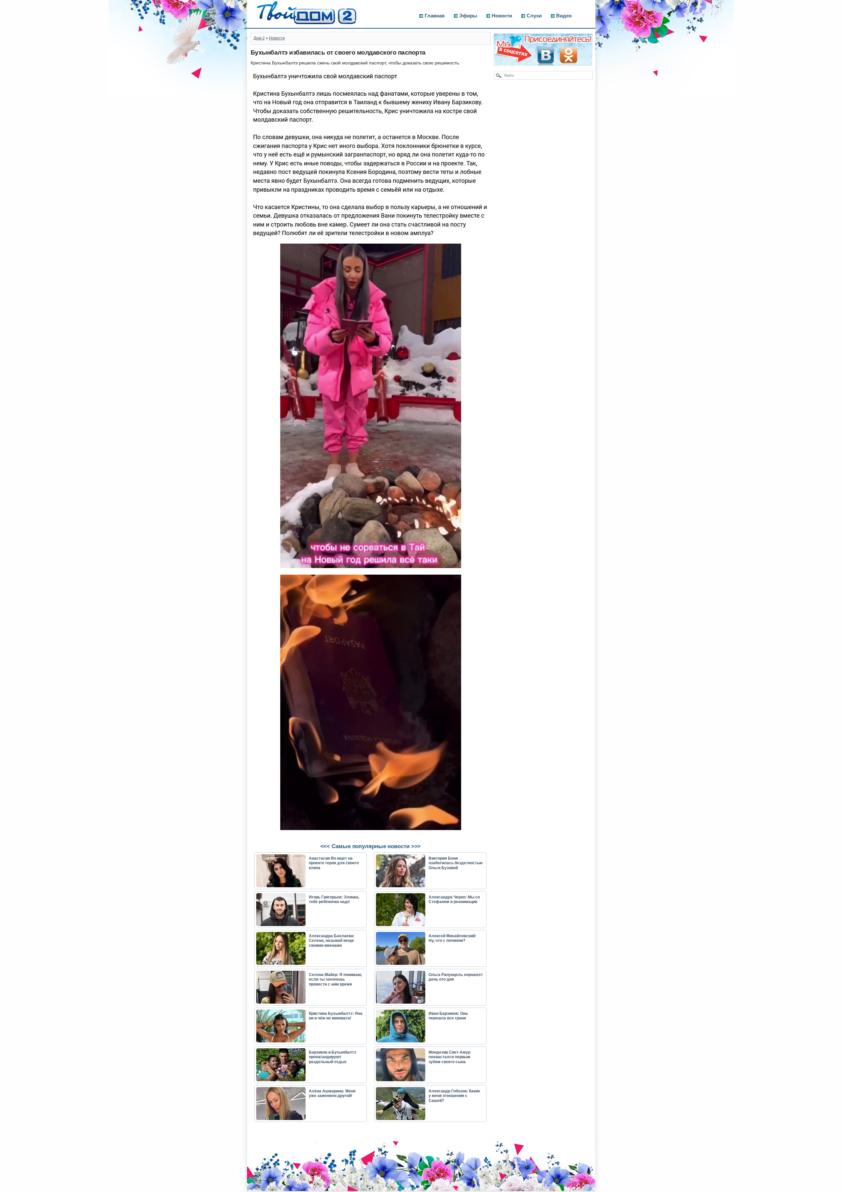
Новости (502, 15)
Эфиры (468, 15)
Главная (435, 15)
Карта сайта (265, 1189)
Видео (564, 15)
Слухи (534, 15)
